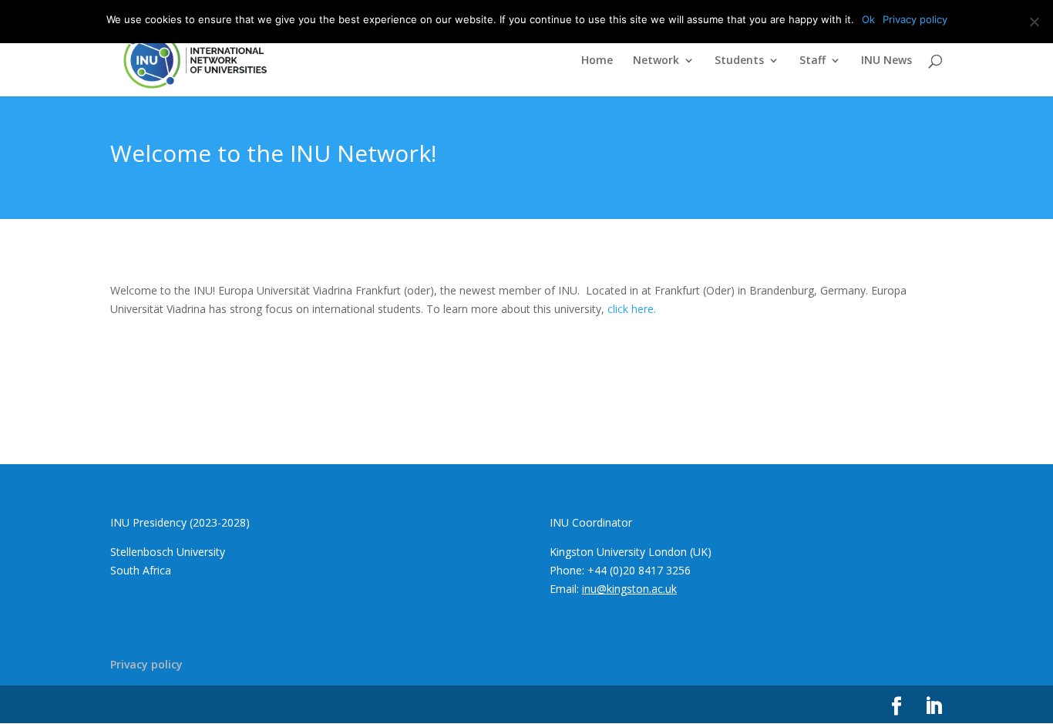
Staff (812, 61)
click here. (631, 308)
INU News (886, 61)
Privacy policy (146, 664)
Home (597, 61)
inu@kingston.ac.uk (629, 588)
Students (739, 61)
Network (656, 61)
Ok (868, 19)
